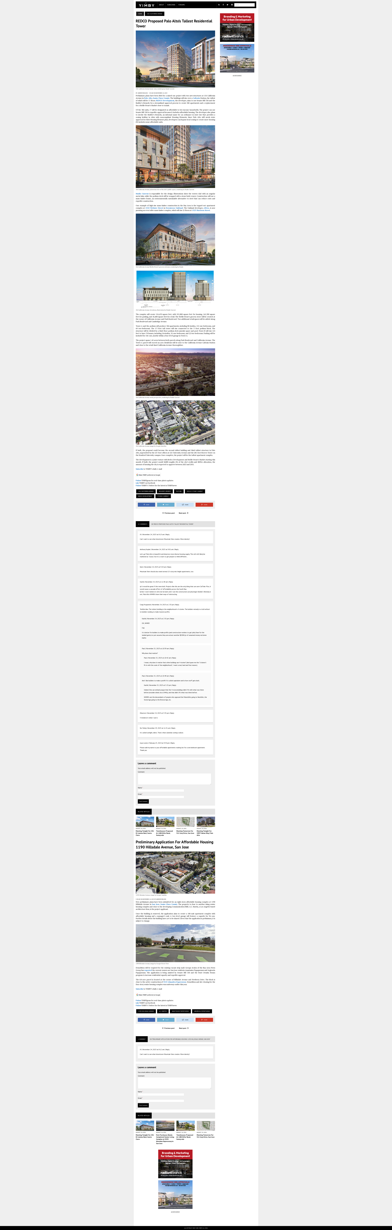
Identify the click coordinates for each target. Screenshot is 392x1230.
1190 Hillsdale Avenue (146, 1011)
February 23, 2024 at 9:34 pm (159, 743)
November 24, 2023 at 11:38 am (156, 582)
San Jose (155, 904)
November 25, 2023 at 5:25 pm (160, 685)
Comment (141, 772)
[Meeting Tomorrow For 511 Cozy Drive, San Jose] (185, 826)
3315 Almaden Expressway (174, 982)
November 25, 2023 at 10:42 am (159, 658)
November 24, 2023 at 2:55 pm (158, 619)
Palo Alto (148, 98)
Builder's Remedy (165, 491)
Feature (179, 491)
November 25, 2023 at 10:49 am (157, 676)
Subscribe (171, 5)
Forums (181, 5)
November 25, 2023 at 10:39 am (157, 648)
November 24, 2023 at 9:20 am (155, 567)
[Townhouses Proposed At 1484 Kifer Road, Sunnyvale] (165, 826)
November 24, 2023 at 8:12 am (153, 1049)
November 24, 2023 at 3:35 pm (158, 713)
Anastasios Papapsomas (180, 1011)
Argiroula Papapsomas (202, 1011)
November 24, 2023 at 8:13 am (153, 534)
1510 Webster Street (154, 208)
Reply (167, 534)
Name (140, 788)
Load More (175, 1219)
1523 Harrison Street (201, 210)
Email (140, 794)
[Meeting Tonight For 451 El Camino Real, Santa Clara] (145, 826)
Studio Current (142, 193)
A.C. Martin (163, 1011)
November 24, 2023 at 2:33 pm (163, 605)
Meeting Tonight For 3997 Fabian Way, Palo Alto (205, 833)
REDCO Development (165, 100)
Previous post (170, 513)
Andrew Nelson (143, 93)
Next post (182, 513)
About (161, 5)
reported (148, 970)
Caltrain (196, 98)
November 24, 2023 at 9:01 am (162, 549)
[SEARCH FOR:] (244, 5)
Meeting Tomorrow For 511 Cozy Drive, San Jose (185, 832)
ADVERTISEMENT (175, 1212)
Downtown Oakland (174, 208)
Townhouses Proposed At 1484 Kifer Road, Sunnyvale (164, 833)
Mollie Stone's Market (195, 491)
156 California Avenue (146, 491)
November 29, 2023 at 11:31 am (159, 728)
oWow (206, 208)
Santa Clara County (161, 98)
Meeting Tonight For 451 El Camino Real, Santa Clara (145, 833)
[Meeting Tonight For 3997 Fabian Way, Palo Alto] (206, 826)
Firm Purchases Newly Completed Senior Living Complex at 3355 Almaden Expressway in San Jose (165, 1139)
